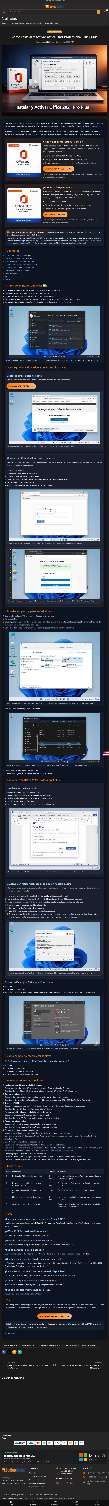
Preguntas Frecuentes (36, 1487)
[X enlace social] (9, 1352)
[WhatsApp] (71, 1483)
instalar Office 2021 (28, 1346)
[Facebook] (62, 1483)
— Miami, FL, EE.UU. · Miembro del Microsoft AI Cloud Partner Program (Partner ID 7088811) (38, 1498)
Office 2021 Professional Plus (50, 1346)
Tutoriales (57, 32)
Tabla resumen (11, 273)
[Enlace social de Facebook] (4, 1352)
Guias (50, 32)
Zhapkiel (52, 42)
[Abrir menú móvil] (4, 12)
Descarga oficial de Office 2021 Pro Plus (21, 258)
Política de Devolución (37, 1483)
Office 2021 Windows (89, 1346)
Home (4, 23)
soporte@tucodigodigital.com (98, 1473)
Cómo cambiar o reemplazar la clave (19, 267)
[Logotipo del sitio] (54, 6)
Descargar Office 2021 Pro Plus (21, 386)
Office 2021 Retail (71, 1346)
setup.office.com (19, 470)
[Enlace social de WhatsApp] (20, 1352)
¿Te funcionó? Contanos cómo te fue (54, 1316)
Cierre (7, 279)
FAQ (6, 276)
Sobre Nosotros (34, 1473)
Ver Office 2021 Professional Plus (58, 169)
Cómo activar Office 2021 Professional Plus (22, 264)
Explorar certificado (11, 1462)
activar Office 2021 (10, 1346)
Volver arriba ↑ (11, 1333)
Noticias (11, 23)
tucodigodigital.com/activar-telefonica (28, 902)
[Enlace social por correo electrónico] (14, 1352)
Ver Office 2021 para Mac (55, 214)
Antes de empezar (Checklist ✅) (18, 255)
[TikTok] (66, 1483)
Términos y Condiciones (37, 1476)
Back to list (54, 1365)
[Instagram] (57, 1483)
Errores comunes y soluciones (17, 270)
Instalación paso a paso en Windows (19, 261)
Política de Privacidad (36, 1480)
